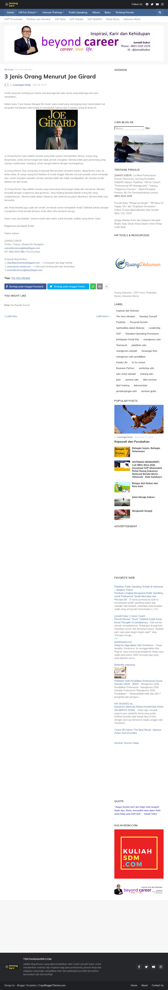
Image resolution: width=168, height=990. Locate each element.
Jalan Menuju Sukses (143, 497)
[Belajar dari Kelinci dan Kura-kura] (122, 487)
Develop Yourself (148, 316)
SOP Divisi (60, 19)
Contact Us (158, 985)
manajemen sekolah (126, 350)
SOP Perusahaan (13, 19)
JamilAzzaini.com (123, 642)
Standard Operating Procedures (142, 333)
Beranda (8, 69)
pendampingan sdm (126, 391)
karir (118, 379)
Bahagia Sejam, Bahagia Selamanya (146, 450)
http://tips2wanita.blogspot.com (23, 262)
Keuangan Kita (149, 350)
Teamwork (121, 345)
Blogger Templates (27, 985)
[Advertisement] (134, 94)
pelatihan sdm (139, 345)
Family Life (121, 362)
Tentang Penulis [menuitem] (125, 12)
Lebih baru (11, 316)
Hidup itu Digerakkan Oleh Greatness (133, 645)
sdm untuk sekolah (126, 373)
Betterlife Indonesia (124, 664)
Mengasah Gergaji (142, 510)
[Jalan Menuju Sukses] (122, 501)
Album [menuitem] (96, 12)
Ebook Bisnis (112, 19)
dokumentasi (140, 385)
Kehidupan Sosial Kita (127, 339)
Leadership (154, 327)
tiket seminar (150, 379)
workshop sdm (146, 368)
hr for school (138, 362)
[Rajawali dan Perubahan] (139, 419)
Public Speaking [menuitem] (78, 12)
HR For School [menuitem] (27, 12)
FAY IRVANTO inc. (123, 703)
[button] (160, 12)
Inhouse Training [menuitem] (52, 12)
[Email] (100, 286)
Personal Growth (139, 322)
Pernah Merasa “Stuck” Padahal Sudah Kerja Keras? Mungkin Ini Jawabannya (138, 621)
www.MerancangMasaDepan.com (22, 248)
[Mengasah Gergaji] (122, 514)
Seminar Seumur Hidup (126, 743)
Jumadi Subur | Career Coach (129, 616)
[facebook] (147, 4)
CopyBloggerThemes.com (52, 985)
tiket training (122, 385)
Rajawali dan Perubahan (132, 441)
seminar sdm (132, 379)
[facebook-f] (139, 967)
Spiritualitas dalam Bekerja (130, 327)
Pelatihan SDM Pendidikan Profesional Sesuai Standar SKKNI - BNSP (138, 682)
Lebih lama (102, 316)
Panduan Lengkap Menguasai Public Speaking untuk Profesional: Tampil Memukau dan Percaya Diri (138, 596)
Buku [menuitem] (108, 12)
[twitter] (152, 4)
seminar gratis (148, 391)
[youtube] (157, 4)
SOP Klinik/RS (94, 19)
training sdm (146, 373)
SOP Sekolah (76, 19)
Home (134, 985)
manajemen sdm (152, 339)
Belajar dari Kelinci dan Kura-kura (145, 485)
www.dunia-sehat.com (19, 266)
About (144, 985)
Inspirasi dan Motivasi (127, 310)
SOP (118, 333)
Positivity (121, 322)
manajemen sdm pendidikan (131, 356)
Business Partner (125, 368)
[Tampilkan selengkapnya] (106, 286)
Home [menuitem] (10, 12)
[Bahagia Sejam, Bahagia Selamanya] (122, 452)
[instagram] (162, 4)
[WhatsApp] (93, 286)
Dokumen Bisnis (132, 19)
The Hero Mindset (23, 69)
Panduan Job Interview (39, 19)
